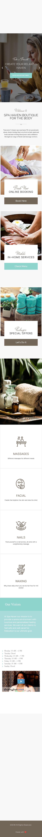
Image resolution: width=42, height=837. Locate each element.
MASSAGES (21, 454)
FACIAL (21, 495)
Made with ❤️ (21, 832)
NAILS (21, 537)
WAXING (21, 581)
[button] (2, 67)
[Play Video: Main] (21, 681)
